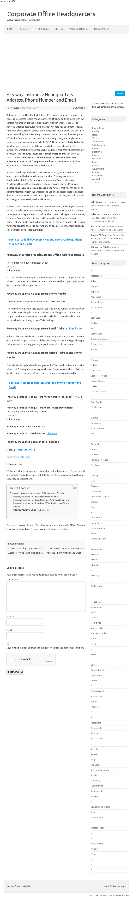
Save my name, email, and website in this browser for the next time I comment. (45, 647)
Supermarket (97, 786)
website (14, 475)
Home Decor (97, 523)
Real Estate (96, 723)
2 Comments (79, 107)
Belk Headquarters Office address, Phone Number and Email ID (107, 250)
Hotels (59, 29)
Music (93, 644)
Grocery (94, 502)
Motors (94, 638)
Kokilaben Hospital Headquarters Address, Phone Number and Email (106, 217)
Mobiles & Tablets (99, 633)
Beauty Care (96, 334)
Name (10, 616)
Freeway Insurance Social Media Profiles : (32, 510)
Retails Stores (97, 738)
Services (31, 525)
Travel (95, 138)
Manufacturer (97, 607)
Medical (96, 155)
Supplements (97, 791)
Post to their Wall (26, 450)
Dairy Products (98, 402)
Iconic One (93, 895)
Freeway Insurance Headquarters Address (50, 529)
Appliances (96, 297)
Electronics (97, 152)
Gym (93, 507)
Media (95, 162)
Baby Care (95, 318)
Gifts (93, 481)
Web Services (98, 145)
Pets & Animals (98, 691)
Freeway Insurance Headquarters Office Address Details (37, 493)
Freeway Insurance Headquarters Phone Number (36, 496)
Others (94, 680)
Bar (92, 328)
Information (96, 549)
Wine (93, 854)
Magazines (96, 602)
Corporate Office (99, 376)
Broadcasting (97, 344)
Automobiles (97, 302)
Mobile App (96, 623)
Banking (96, 148)
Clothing (94, 360)
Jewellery (95, 575)
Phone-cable (42, 29)
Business (95, 349)
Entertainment (97, 428)
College (94, 365)
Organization (97, 675)
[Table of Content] (74, 487)
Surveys (94, 796)
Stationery (95, 780)
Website (94, 849)
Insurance (21, 525)
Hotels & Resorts (99, 539)
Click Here (52, 433)
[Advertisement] (66, 60)
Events (94, 433)
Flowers (94, 454)
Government (98, 169)
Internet (96, 172)
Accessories (96, 276)
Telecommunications (100, 807)
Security (94, 749)
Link (20, 464)
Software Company (100, 770)
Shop (93, 759)
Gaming (94, 475)
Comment (12, 579)
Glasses (94, 486)
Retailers (24, 29)
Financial (95, 444)
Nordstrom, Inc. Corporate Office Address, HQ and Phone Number (108, 205)
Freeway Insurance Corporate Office (58, 525)
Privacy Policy (101, 29)
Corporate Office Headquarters (51, 13)
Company (95, 370)
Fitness (94, 449)
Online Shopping (98, 670)
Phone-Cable (98, 128)
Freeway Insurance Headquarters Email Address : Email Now (41, 500)
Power (95, 165)
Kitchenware (96, 586)
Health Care (96, 517)
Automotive (97, 141)
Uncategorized (97, 828)
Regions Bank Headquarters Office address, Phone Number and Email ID (108, 238)
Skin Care (95, 765)
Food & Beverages (99, 460)
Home (10, 29)
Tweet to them (22, 457)
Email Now (75, 328)
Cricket (94, 386)
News (93, 654)
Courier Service (98, 381)
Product (94, 707)
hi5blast (15, 107)
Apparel (96, 179)
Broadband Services (100, 339)
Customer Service (78, 29)
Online (94, 665)
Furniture (95, 465)
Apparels (95, 292)
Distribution (96, 407)
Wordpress (123, 895)
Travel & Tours (97, 817)
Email (9, 630)
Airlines (95, 182)
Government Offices (100, 496)
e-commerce (97, 418)
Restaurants (98, 175)
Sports (94, 775)
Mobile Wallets (98, 628)
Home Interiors (98, 528)
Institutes (95, 554)
